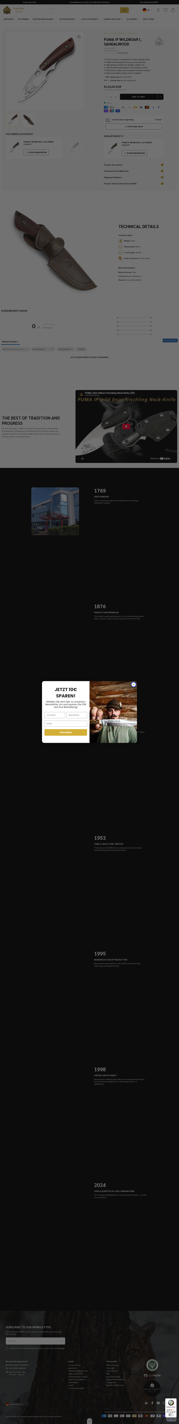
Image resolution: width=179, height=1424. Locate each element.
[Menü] (175, 1399)
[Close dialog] (134, 684)
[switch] (171, 1414)
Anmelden (66, 732)
